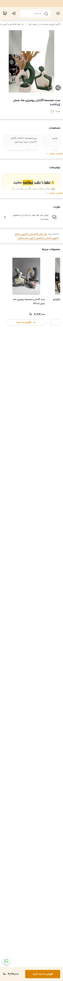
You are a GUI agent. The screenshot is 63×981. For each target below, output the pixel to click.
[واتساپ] (6, 960)
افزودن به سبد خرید (43, 974)
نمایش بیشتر (56, 153)
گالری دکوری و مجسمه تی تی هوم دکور (44, 24)
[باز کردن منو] (57, 13)
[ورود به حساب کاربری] (14, 13)
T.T (52, 111)
